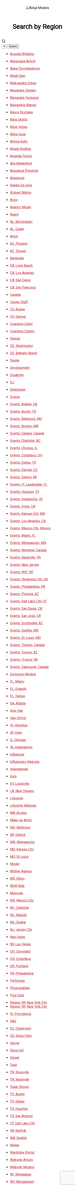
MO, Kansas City (22, 849)
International (19, 769)
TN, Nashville (19, 1079)
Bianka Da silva (21, 185)
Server (15, 1043)
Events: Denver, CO (24, 470)
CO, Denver (18, 317)
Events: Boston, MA (24, 426)
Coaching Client (21, 324)
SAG (13, 1021)
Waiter (14, 1145)
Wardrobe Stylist (22, 1152)
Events (15, 397)
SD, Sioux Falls (21, 1036)
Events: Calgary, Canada (27, 433)
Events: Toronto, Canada (27, 645)
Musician (16, 893)
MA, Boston (18, 813)
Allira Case (18, 134)
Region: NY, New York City (28, 1003)
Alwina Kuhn (19, 141)
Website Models (22, 1167)
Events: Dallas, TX (23, 463)
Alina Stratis (19, 120)
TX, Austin (17, 1094)
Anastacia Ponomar (24, 171)
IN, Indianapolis (21, 747)
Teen (13, 1065)
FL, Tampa (17, 696)
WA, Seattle (18, 1138)
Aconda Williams (22, 54)
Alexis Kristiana (21, 112)
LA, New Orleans (22, 791)
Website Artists (21, 1160)
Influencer (17, 754)
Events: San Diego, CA (26, 608)
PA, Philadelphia (22, 973)
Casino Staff (19, 302)
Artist (14, 236)
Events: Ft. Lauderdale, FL (28, 484)
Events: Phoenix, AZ (24, 594)
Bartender (17, 258)
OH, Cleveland (20, 951)
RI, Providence (20, 1014)
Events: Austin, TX (23, 411)
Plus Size (17, 995)
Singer (14, 1058)
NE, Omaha (18, 922)
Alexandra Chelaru (23, 90)
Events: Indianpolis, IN (26, 499)
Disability (17, 375)
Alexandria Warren (23, 105)
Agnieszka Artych (22, 61)
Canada (15, 295)
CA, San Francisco (23, 287)
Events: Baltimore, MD (26, 419)
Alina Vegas (18, 127)
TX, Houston (19, 1109)
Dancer (15, 338)
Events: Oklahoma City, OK (29, 579)
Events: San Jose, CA (25, 616)
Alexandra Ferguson (24, 98)
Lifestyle (16, 798)
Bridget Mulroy (20, 193)
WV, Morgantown (22, 1182)
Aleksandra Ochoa (23, 83)
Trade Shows (19, 1087)
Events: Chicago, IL (24, 448)
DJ (12, 382)
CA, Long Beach (21, 266)
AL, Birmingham (21, 222)
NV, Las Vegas (20, 944)
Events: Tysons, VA (24, 660)
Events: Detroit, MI (23, 477)
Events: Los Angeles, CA (28, 521)
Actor (14, 200)
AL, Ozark (17, 229)
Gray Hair (16, 711)
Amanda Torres (21, 156)
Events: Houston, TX (24, 492)
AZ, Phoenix (19, 244)
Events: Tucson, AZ (24, 652)
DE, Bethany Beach (23, 353)
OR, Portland (19, 966)
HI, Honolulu (19, 725)
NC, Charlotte (19, 908)
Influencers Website (24, 762)
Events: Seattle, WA (24, 630)
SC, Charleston (20, 1028)
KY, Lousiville (19, 784)
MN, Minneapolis (22, 842)
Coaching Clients (22, 331)
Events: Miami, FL (23, 536)
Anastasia (17, 178)
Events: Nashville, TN (25, 557)
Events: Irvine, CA (22, 506)
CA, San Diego (20, 280)
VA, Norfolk (18, 1131)
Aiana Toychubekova (25, 68)
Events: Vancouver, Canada (29, 667)
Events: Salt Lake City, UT (28, 601)
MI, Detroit (17, 835)
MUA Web (17, 886)
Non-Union (17, 937)
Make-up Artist (21, 820)
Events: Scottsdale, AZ (26, 623)
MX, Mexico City (22, 900)
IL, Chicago (18, 740)
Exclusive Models (23, 674)
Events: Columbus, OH (26, 455)
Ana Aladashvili (21, 163)
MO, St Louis (19, 857)
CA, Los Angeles (22, 273)
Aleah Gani (17, 76)
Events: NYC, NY (21, 572)
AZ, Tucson (18, 251)
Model (14, 864)
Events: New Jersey (24, 565)
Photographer (20, 988)
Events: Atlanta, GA (23, 404)
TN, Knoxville (19, 1072)
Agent (14, 214)
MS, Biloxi (17, 879)
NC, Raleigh (18, 915)
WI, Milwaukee (20, 1174)
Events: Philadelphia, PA (27, 587)
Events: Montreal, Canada (28, 550)
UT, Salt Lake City (22, 1123)
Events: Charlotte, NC (25, 441)
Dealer (15, 360)
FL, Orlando (18, 689)
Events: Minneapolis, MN (28, 543)
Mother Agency (21, 871)
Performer (17, 981)
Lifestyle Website (23, 806)
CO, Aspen (17, 309)
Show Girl (17, 1050)
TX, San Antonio (21, 1116)
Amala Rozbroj (20, 149)
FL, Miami (17, 681)
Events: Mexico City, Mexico (30, 528)
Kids (13, 776)
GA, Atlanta (18, 703)
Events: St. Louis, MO (25, 638)
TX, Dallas (17, 1101)
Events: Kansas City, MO (27, 514)
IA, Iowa (16, 733)
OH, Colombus (20, 959)
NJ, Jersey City (21, 930)
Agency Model (20, 207)
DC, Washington (21, 346)
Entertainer (18, 390)
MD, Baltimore (20, 827)
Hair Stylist (18, 718)
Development (20, 368)
